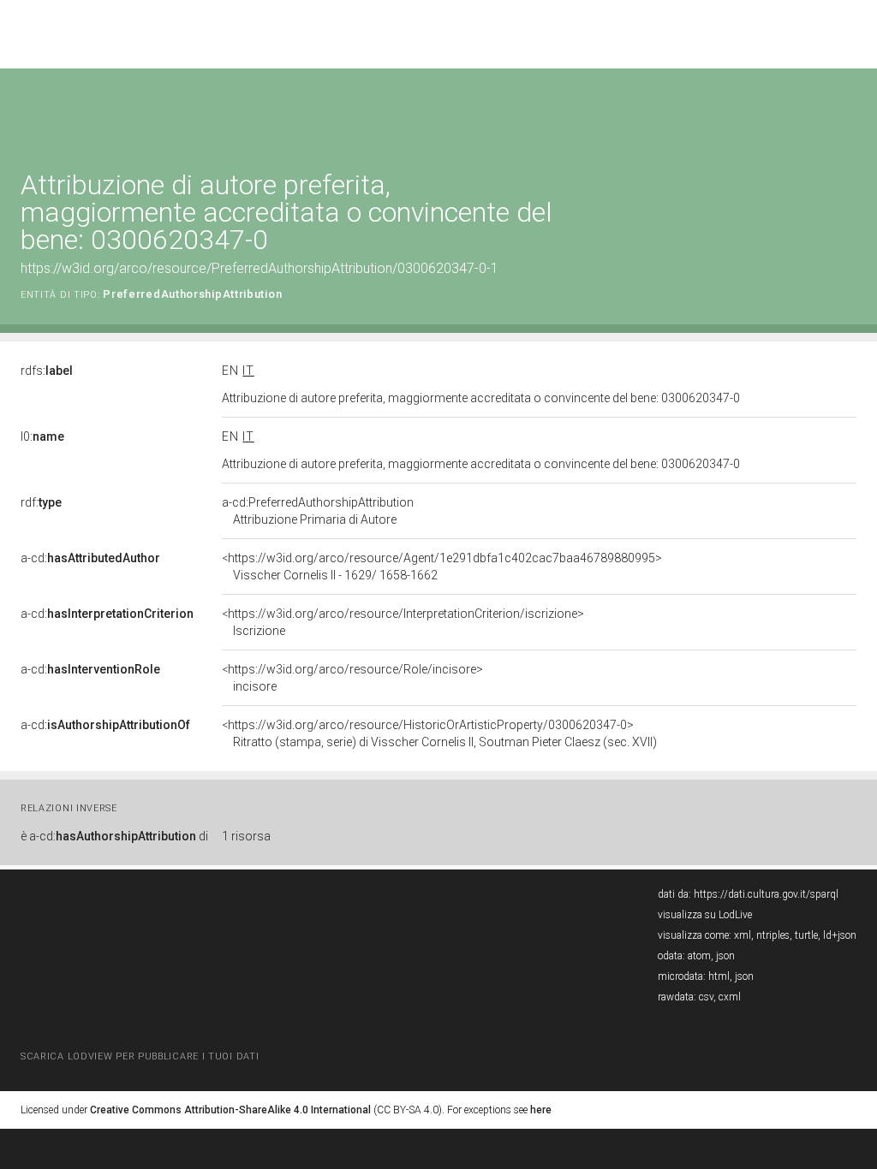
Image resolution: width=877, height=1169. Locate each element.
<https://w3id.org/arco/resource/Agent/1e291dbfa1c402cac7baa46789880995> (442, 566)
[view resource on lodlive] (848, 110)
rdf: (41, 502)
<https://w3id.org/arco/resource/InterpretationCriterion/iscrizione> (403, 622)
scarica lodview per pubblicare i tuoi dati (140, 1056)
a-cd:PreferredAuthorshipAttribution (318, 510)
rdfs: (47, 370)
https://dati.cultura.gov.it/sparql (766, 894)
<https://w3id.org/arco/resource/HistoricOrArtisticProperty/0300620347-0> (439, 733)
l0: (42, 436)
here (541, 1110)
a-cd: (90, 558)
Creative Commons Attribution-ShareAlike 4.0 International (230, 1110)
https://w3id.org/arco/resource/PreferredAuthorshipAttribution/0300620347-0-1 (259, 268)
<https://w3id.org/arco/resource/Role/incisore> (352, 677)
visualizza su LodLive (705, 915)
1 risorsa (246, 836)
